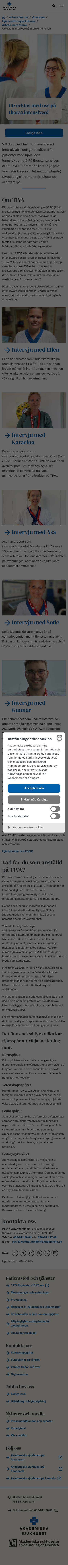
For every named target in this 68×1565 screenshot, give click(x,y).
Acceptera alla (34, 788)
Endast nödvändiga (34, 799)
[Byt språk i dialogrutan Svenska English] (59, 738)
